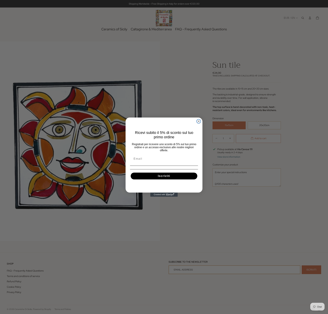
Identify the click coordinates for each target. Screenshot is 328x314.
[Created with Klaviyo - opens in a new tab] (164, 195)
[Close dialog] (199, 121)
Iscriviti (164, 175)
